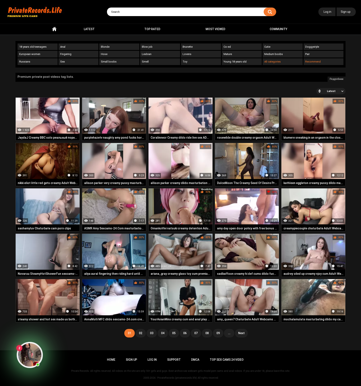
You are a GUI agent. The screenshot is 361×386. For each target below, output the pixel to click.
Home (54, 29)
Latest (89, 29)
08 (207, 333)
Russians (24, 61)
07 (196, 333)
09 (218, 333)
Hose (104, 54)
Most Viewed (215, 29)
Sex (62, 61)
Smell (145, 61)
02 (140, 333)
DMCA (195, 359)
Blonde (105, 46)
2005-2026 (149, 377)
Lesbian (146, 54)
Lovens (187, 54)
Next (241, 333)
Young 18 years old (235, 61)
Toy (185, 61)
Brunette (188, 46)
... (229, 333)
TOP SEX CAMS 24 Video (227, 359)
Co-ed (227, 46)
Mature (228, 54)
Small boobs (109, 61)
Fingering (65, 54)
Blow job (147, 46)
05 (173, 333)
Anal (62, 46)
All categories (272, 61)
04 (162, 333)
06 (185, 333)
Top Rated (152, 29)
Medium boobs (273, 54)
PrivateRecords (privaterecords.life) (177, 377)
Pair (307, 54)
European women (29, 54)
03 (151, 333)
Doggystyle (312, 46)
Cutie (267, 46)
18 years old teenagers (33, 46)
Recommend (313, 61)
